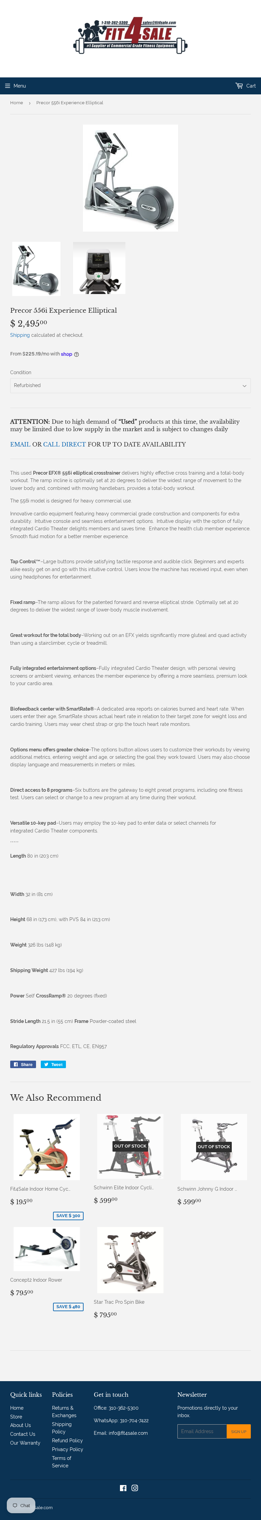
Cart (250, 86)
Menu (20, 86)
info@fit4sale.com (128, 1433)
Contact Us (22, 1434)
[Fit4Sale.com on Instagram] (135, 1489)
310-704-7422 (134, 1420)
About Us (20, 1425)
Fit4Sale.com (39, 1507)
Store (16, 1417)
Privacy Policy (67, 1449)
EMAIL (21, 444)
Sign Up (238, 1431)
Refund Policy (67, 1440)
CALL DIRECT (65, 444)
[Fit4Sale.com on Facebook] (123, 1489)
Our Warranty (25, 1443)
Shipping (20, 335)
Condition (20, 372)
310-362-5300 (124, 1408)
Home (16, 102)
